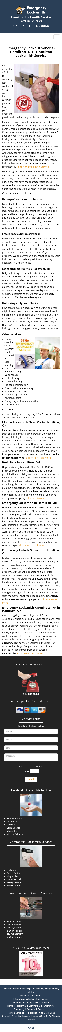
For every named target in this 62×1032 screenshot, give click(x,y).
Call (32, 1027)
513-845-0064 (37, 25)
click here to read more (38, 457)
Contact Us (43, 1009)
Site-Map (43, 1013)
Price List (32, 1013)
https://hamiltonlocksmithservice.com (31, 999)
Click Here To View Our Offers (31, 948)
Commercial (34, 1006)
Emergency (19, 1009)
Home (10, 1006)
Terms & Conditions (16, 1013)
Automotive (48, 1006)
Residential (21, 1006)
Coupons (31, 1009)
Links (52, 1013)
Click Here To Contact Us (31, 664)
